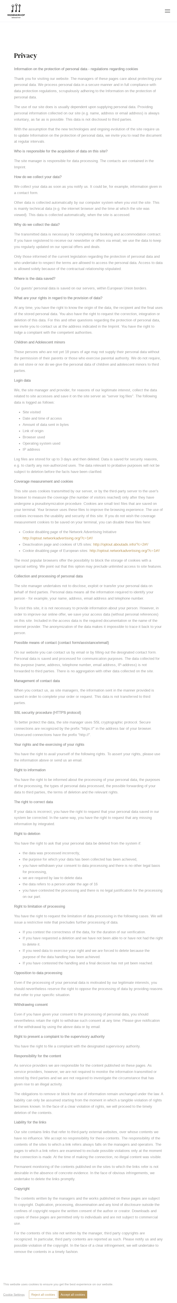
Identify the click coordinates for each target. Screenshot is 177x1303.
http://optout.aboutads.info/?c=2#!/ (120, 544)
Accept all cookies (73, 1294)
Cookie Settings (14, 1294)
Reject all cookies (43, 1294)
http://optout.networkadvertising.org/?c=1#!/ (58, 538)
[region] (88, 1289)
